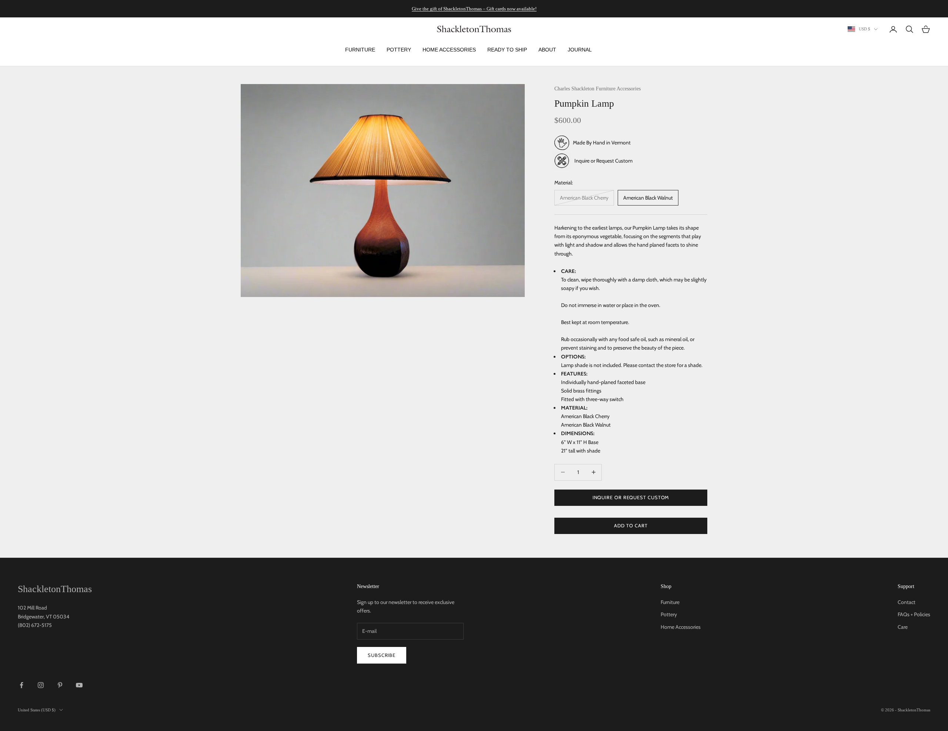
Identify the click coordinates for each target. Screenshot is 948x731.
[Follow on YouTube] (79, 685)
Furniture (670, 602)
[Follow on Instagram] (40, 685)
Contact (906, 602)
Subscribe (381, 655)
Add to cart (630, 525)
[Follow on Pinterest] (60, 685)
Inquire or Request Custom (603, 160)
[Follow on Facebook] (21, 685)
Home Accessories (681, 627)
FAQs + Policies (914, 614)
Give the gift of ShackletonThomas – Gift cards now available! (474, 8)
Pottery (669, 614)
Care (903, 627)
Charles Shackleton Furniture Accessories (597, 88)
